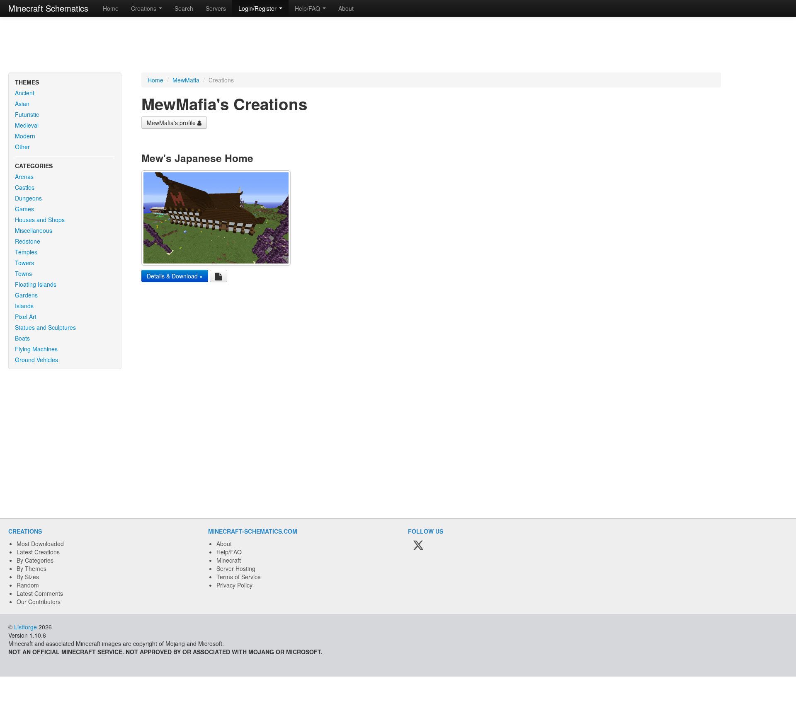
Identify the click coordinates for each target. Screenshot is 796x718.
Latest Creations (38, 552)
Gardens (26, 295)
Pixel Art (25, 316)
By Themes (31, 568)
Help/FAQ (229, 552)
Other (22, 147)
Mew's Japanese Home (197, 157)
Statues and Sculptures (45, 327)
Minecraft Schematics (48, 8)
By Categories (35, 560)
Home (111, 8)
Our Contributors (39, 601)
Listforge (25, 627)
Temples (26, 252)
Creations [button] (144, 8)
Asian (22, 103)
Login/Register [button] (258, 8)
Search (184, 8)
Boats (22, 338)
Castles (24, 187)
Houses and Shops (40, 219)
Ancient (24, 93)
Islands (24, 306)
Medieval (27, 125)
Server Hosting (235, 568)
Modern (25, 136)
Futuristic (27, 114)
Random (28, 585)
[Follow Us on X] (418, 546)
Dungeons (28, 198)
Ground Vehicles (36, 359)
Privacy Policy (234, 585)
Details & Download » (175, 276)
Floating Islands (35, 284)
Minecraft (228, 560)
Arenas (24, 176)
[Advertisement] (398, 45)
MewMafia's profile (172, 122)
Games (24, 209)
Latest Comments (40, 593)
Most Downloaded (40, 543)
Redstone (27, 241)
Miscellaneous (33, 230)
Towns (23, 273)
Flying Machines (36, 349)
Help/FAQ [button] (308, 8)
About (346, 8)
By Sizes (28, 577)
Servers (216, 8)
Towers (24, 263)
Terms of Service (238, 577)
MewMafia (185, 80)
